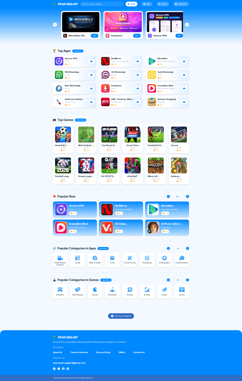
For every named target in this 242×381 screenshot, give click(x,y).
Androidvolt (68, 337)
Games (164, 4)
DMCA (122, 352)
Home (132, 4)
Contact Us (139, 352)
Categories (182, 4)
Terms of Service (79, 352)
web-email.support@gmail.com (69, 363)
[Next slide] (187, 25)
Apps (148, 4)
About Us (57, 352)
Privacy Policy (103, 352)
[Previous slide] (55, 25)
